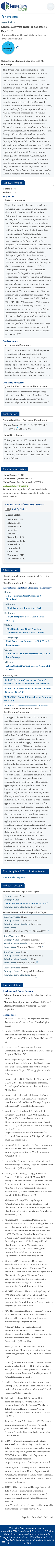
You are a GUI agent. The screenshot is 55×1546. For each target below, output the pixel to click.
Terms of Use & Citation (43, 1531)
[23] (30, 930)
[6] (37, 962)
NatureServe (23, 1531)
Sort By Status (19, 509)
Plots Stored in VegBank (14, 877)
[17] (47, 930)
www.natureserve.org (36, 1528)
